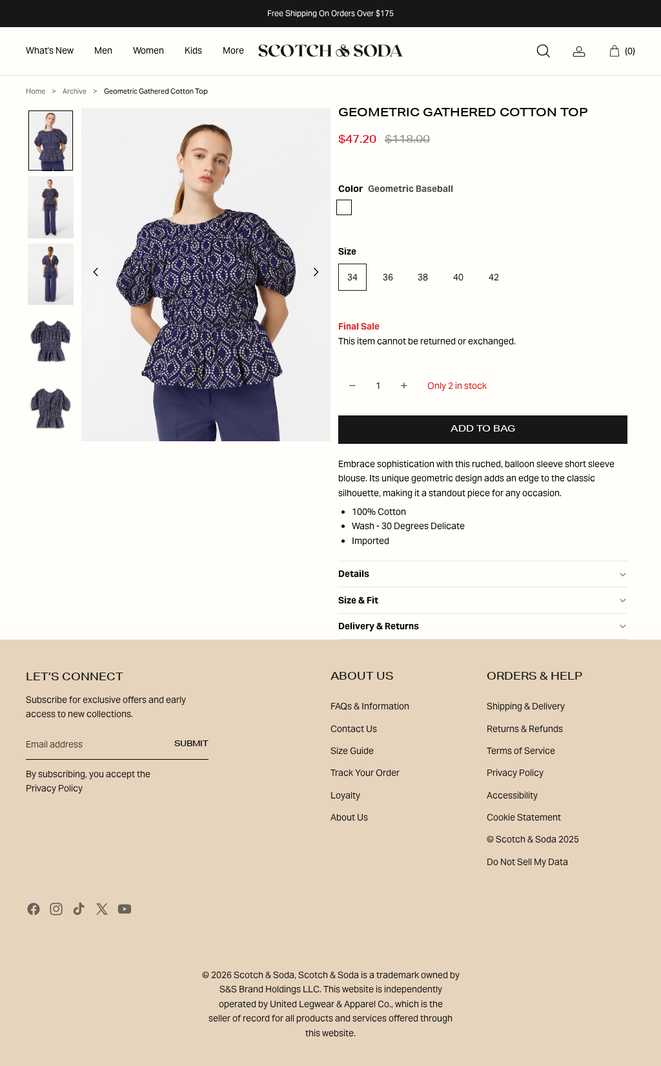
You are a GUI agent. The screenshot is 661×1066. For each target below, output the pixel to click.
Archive (74, 91)
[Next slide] (319, 274)
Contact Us (353, 729)
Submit (191, 744)
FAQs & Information (369, 706)
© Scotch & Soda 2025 (533, 839)
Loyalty (345, 795)
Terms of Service (521, 751)
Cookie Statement (524, 817)
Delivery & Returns (378, 626)
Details (353, 574)
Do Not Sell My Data (527, 862)
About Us (349, 817)
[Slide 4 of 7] (51, 341)
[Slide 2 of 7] (51, 207)
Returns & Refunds (525, 729)
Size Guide (352, 751)
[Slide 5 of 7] (51, 408)
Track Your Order (365, 773)
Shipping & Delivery (526, 706)
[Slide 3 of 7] (51, 275)
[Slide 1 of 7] (51, 141)
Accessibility (512, 795)
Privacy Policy (515, 773)
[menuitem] (50, 51)
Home (35, 91)
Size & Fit (358, 600)
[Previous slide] (92, 274)
